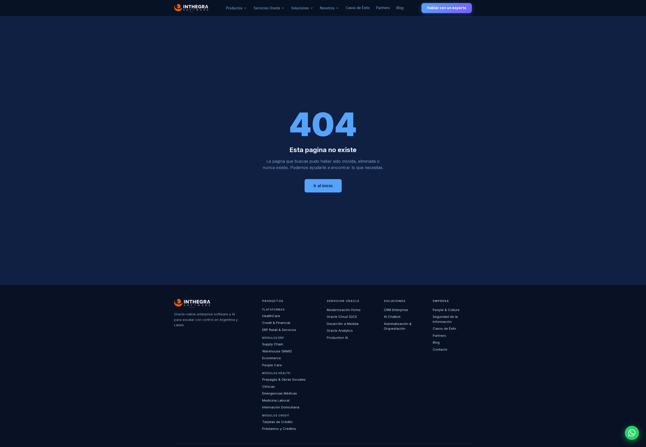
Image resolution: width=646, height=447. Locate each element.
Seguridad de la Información (445, 319)
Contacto (440, 349)
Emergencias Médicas (279, 393)
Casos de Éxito (358, 8)
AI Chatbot (392, 317)
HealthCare (271, 316)
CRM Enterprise (396, 310)
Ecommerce (271, 358)
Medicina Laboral (275, 400)
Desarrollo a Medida (343, 324)
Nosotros (327, 8)
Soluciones (300, 8)
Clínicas (268, 386)
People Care (272, 365)
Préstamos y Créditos (279, 429)
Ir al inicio (323, 185)
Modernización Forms (344, 310)
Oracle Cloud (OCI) (342, 317)
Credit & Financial (276, 323)
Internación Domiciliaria (280, 407)
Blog (399, 8)
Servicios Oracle (267, 8)
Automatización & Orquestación (398, 326)
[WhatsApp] (632, 433)
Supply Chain (272, 344)
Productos (234, 8)
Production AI (337, 338)
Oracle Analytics (340, 330)
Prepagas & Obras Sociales (284, 379)
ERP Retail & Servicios (279, 330)
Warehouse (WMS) (277, 351)
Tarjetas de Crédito (277, 422)
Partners (383, 8)
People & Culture (446, 310)
